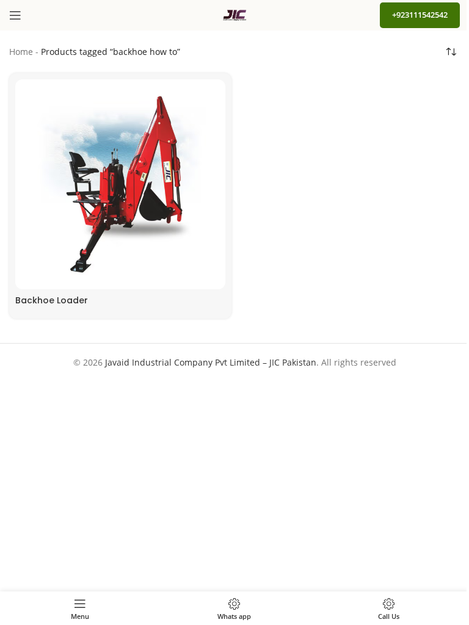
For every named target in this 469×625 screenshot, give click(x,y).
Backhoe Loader (51, 300)
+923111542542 (420, 14)
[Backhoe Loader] (120, 184)
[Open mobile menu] (15, 15)
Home (21, 51)
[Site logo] (234, 14)
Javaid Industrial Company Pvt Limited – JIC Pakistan (210, 362)
